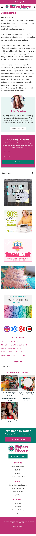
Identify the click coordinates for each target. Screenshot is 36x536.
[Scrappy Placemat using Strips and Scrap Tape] (26, 390)
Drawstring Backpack (26, 399)
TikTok (18, 513)
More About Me (18, 128)
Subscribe (18, 2)
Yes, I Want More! (18, 439)
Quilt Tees (17, 495)
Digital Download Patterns (18, 485)
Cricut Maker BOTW (18, 476)
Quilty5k (18, 470)
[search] (34, 7)
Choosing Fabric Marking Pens (9, 420)
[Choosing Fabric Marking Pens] (9, 418)
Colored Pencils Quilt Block (11, 352)
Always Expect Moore (18, 7)
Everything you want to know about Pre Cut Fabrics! (9, 393)
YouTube (18, 503)
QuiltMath (18, 473)
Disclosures (21, 522)
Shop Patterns (18, 456)
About (13, 522)
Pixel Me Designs (21, 530)
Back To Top (17, 526)
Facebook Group (18, 510)
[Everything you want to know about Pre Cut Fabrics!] (9, 390)
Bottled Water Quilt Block (11, 348)
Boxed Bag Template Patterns (13, 355)
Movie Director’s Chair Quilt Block (14, 345)
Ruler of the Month (17, 467)
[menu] (2, 7)
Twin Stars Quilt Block (9, 341)
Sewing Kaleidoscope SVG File (9, 399)
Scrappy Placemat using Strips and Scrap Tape (27, 393)
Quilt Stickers (18, 491)
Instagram (18, 506)
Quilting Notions (18, 488)
